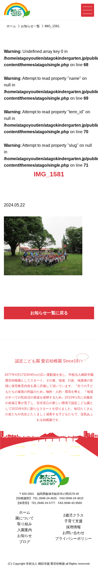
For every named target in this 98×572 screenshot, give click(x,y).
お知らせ (24, 536)
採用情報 (73, 527)
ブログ (24, 542)
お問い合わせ (73, 533)
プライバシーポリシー (73, 538)
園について (24, 518)
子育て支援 (73, 521)
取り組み (24, 524)
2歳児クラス (73, 515)
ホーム (24, 512)
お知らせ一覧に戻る (49, 313)
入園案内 (24, 530)
